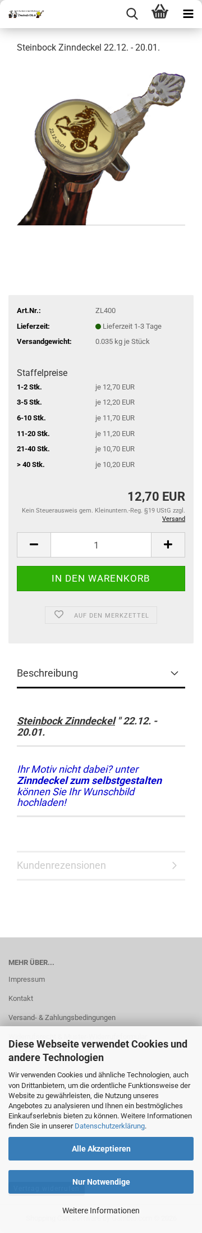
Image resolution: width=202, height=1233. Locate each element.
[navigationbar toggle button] (188, 14)
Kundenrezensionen (61, 865)
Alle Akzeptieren (101, 1148)
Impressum (26, 979)
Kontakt (20, 998)
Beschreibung (47, 673)
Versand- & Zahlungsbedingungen (62, 1017)
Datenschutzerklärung (110, 1126)
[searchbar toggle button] (132, 14)
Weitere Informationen (101, 1210)
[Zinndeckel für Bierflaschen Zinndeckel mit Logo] (22, 14)
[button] (33, 544)
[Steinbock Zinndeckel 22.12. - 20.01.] (101, 148)
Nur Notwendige (101, 1181)
